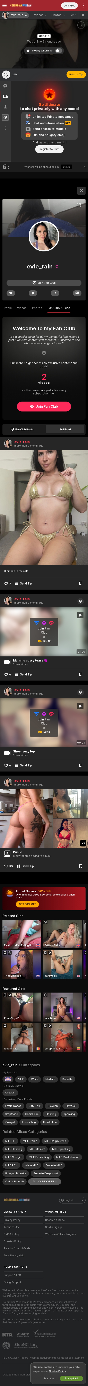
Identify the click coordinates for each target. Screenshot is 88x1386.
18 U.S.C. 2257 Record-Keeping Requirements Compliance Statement (43, 1357)
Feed (73, 15)
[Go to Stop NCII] (26, 1345)
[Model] (81, 191)
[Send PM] (77, 293)
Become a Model (55, 1220)
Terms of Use (12, 1227)
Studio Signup (53, 1227)
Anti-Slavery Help (14, 1255)
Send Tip (26, 583)
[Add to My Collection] (80, 583)
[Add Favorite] (6, 75)
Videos (40, 15)
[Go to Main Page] (26, 5)
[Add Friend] (55, 293)
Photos (58, 15)
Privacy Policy (12, 1220)
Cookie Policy (57, 1371)
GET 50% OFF (27, 904)
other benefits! (57, 142)
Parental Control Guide (17, 1248)
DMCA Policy (11, 1234)
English (69, 1200)
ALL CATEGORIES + (45, 1181)
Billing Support (12, 1282)
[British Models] (8, 1079)
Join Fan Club (47, 406)
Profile (7, 308)
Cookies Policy (13, 1241)
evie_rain (22, 442)
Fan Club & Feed (58, 308)
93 (11, 866)
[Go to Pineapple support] (6, 1345)
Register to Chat (49, 149)
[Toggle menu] (4, 5)
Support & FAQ (12, 1275)
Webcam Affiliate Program (60, 1234)
